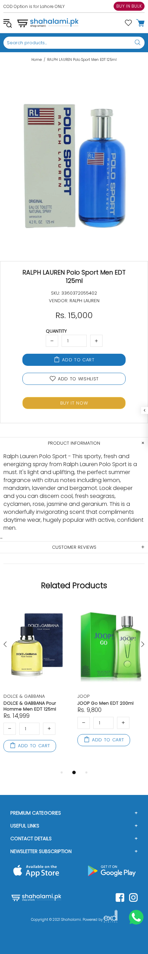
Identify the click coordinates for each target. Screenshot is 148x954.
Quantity (56, 331)
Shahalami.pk (48, 23)
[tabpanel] (37, 685)
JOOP (83, 696)
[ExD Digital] (110, 920)
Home (36, 59)
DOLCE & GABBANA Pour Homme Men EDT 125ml (29, 706)
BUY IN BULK (129, 6)
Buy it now (74, 403)
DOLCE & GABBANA (24, 696)
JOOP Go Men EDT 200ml (105, 703)
